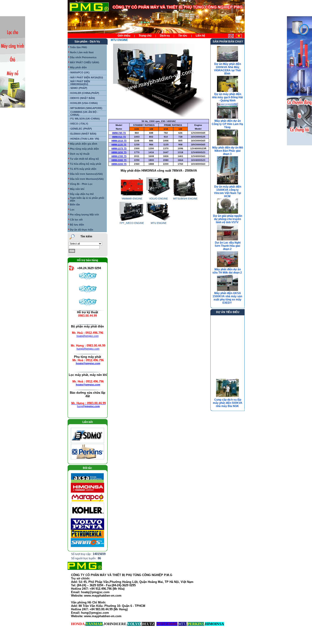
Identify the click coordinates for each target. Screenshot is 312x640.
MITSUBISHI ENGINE (185, 198)
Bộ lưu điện (77, 224)
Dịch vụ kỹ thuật (80, 153)
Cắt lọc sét (76, 219)
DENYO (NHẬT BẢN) (82, 98)
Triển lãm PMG (78, 47)
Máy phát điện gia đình (83, 143)
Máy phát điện (78, 67)
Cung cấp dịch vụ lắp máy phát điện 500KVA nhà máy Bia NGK (227, 401)
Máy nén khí (77, 189)
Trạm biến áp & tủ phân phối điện (87, 199)
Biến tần (75, 204)
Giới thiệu (124, 35)
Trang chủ (145, 35)
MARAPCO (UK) (80, 72)
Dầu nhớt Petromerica (83, 57)
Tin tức (182, 35)
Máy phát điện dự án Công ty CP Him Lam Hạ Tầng (227, 124)
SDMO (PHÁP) (78, 88)
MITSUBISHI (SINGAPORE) (86, 108)
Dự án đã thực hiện (81, 229)
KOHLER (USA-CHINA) (84, 103)
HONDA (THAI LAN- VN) (84, 138)
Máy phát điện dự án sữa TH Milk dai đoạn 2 (227, 271)
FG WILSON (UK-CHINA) (85, 118)
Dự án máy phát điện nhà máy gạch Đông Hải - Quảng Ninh (227, 97)
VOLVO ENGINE (158, 198)
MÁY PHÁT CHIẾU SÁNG (84, 62)
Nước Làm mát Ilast (82, 52)
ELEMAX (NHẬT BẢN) (83, 133)
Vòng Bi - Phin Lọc (81, 184)
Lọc (72, 209)
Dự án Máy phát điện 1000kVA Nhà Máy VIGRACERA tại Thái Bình (227, 68)
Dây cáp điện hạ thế (82, 194)
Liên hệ (200, 35)
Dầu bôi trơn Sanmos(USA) (86, 174)
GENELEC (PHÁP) (81, 128)
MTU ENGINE (159, 223)
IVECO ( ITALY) (79, 123)
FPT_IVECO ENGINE (132, 223)
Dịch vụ (165, 35)
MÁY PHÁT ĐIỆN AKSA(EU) (86, 77)
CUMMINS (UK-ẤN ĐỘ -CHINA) (84, 113)
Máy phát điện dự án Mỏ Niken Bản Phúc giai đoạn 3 (227, 151)
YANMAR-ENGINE (132, 198)
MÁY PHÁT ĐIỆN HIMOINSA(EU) (80, 82)
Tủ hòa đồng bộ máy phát (85, 163)
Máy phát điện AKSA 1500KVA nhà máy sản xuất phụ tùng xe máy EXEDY (227, 298)
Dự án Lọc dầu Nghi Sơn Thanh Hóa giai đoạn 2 (228, 246)
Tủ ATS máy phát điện (83, 168)
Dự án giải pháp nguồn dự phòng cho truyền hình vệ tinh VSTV (227, 219)
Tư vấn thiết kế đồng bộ (84, 158)
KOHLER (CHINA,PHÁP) (84, 93)
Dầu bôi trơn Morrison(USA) (87, 179)
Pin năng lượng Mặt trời (84, 214)
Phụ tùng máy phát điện (84, 148)
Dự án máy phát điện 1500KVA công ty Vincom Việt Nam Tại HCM (227, 191)
